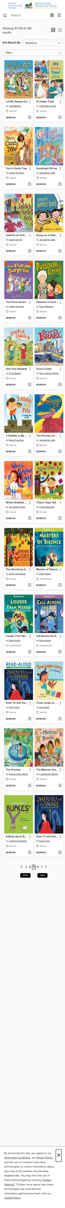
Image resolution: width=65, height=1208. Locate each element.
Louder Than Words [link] (17, 636)
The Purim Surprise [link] (17, 302)
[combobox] (25, 15)
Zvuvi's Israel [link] (43, 369)
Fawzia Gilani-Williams (19, 774)
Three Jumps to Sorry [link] (47, 703)
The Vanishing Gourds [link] (17, 569)
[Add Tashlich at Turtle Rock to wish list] (29, 251)
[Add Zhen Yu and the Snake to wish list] (29, 719)
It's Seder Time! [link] (45, 101)
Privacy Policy (44, 1157)
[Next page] (46, 867)
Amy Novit (44, 707)
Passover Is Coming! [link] (47, 302)
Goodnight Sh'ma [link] (46, 168)
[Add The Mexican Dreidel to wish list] (60, 786)
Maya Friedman (16, 440)
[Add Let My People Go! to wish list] (29, 118)
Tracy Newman (46, 306)
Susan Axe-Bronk (17, 574)
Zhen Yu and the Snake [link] (17, 703)
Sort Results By (11, 42)
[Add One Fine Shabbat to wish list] (29, 385)
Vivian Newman (47, 507)
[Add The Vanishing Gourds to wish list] (29, 585)
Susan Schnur (15, 239)
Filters (9, 52)
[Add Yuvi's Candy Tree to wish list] (29, 184)
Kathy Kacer (45, 574)
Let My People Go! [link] (17, 101)
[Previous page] (21, 867)
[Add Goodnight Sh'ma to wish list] (60, 184)
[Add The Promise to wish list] (29, 786)
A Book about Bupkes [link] (17, 836)
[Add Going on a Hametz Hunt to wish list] (60, 251)
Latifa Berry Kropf (47, 106)
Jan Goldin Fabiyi (17, 507)
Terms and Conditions (17, 1157)
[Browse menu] (59, 15)
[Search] (5, 15)
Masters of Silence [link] (47, 569)
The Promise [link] (13, 769)
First (25, 875)
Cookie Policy (12, 1198)
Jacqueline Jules (47, 173)
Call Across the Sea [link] (47, 636)
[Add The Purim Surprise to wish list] (29, 318)
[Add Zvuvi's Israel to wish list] (60, 385)
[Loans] (52, 16)
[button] (53, 31)
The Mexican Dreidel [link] (47, 769)
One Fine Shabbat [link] (16, 369)
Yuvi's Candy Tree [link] (16, 168)
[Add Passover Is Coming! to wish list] (60, 318)
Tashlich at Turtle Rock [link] (17, 235)
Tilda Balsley (15, 106)
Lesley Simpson (16, 173)
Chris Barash (15, 373)
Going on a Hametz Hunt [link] (47, 235)
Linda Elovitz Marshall (49, 774)
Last (42, 875)
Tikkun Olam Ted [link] (46, 502)
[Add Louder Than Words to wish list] (29, 652)
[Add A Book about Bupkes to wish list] (29, 852)
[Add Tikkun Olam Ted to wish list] (60, 518)
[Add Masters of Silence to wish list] (60, 585)
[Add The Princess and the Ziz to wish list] (60, 451)
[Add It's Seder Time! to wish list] (60, 118)
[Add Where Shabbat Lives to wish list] (29, 518)
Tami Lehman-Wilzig (49, 373)
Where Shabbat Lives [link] (17, 502)
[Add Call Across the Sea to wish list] (60, 652)
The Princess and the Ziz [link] (47, 435)
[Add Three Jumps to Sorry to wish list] (60, 719)
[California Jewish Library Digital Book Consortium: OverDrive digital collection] (32, 5)
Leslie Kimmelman (18, 841)
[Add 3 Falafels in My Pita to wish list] (29, 451)
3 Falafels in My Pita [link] (17, 435)
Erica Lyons (14, 707)
